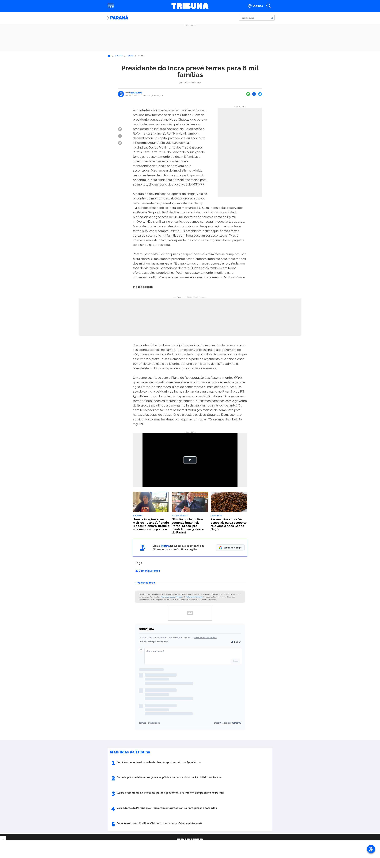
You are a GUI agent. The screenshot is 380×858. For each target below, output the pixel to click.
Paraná (119, 17)
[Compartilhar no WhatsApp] (248, 94)
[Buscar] (272, 17)
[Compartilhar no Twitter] (260, 94)
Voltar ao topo (146, 582)
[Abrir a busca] (268, 6)
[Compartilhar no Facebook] (254, 94)
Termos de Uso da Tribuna (171, 597)
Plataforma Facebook (194, 597)
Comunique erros (149, 570)
